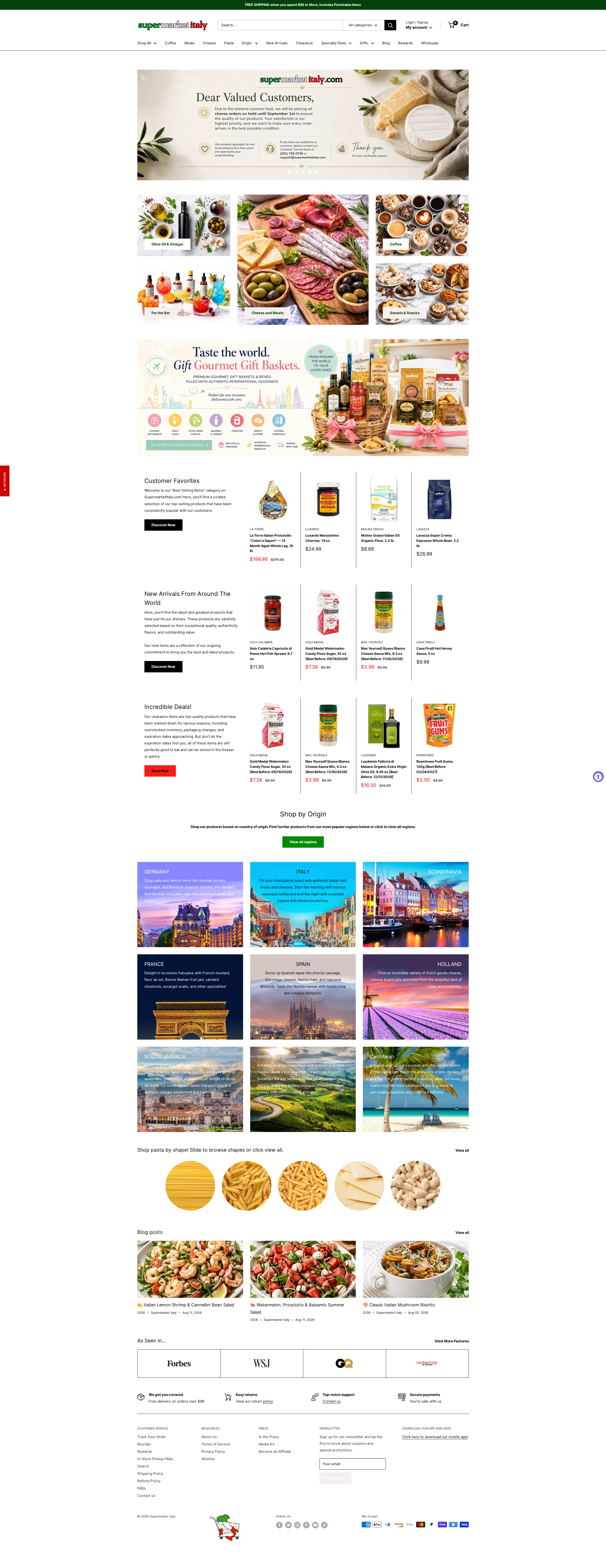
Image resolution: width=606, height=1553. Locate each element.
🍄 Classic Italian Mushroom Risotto (399, 1304)
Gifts (364, 43)
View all (462, 1150)
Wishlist (208, 1459)
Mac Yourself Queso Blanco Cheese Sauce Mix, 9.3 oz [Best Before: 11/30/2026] (383, 653)
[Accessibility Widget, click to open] (598, 776)
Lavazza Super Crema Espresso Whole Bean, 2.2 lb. (437, 540)
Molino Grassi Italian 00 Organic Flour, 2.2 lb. (380, 538)
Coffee (170, 43)
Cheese (209, 43)
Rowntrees (425, 755)
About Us (209, 1437)
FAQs (141, 1488)
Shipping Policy (150, 1473)
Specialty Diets (333, 43)
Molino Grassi (372, 529)
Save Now (160, 771)
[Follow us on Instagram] (297, 1525)
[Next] (467, 520)
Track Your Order (151, 1437)
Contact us (332, 1401)
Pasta (228, 43)
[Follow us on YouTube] (315, 1525)
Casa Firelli (425, 642)
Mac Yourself (372, 642)
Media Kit (267, 1444)
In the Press (269, 1437)
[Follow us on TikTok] (324, 1525)
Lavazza (422, 529)
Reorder (144, 1444)
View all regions (303, 842)
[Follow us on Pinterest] (306, 1525)
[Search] (390, 25)
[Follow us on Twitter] (288, 1525)
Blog (386, 43)
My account (417, 27)
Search (143, 1466)
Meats (189, 43)
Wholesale (430, 43)
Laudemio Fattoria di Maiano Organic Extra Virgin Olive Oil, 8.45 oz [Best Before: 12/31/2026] (384, 769)
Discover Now (163, 525)
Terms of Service (215, 1444)
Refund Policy (148, 1481)
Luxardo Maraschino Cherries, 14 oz (322, 538)
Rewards (405, 43)
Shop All (144, 43)
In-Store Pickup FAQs (155, 1459)
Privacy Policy (213, 1451)
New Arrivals (277, 43)
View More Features (452, 1341)
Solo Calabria (261, 642)
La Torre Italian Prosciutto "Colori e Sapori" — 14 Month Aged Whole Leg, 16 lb (271, 543)
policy (268, 1401)
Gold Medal (314, 642)
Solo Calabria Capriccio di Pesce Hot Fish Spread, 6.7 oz (271, 653)
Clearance (304, 43)
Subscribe (335, 1478)
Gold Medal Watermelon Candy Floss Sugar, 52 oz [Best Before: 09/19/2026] (326, 653)
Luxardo (312, 529)
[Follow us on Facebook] (279, 1525)
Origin (247, 43)
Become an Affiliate (275, 1451)
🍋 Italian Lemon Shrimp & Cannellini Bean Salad (185, 1304)
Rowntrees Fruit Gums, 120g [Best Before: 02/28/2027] (435, 767)
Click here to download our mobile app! (435, 1437)
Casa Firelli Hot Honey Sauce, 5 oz (434, 651)
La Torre (257, 529)
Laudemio (368, 755)
